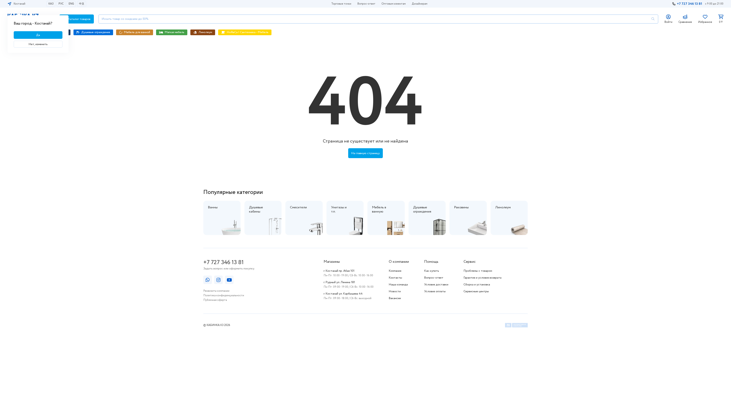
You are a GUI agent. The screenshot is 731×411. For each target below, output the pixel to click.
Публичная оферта (215, 300)
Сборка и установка (477, 284)
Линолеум (205, 32)
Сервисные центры (476, 291)
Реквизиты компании (216, 291)
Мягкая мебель (174, 32)
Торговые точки (341, 4)
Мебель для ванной (137, 32)
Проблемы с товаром (478, 271)
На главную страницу (365, 153)
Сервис (470, 261)
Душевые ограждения (95, 32)
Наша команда (398, 284)
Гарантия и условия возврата (482, 278)
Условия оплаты (435, 291)
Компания (395, 271)
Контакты (395, 278)
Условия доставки (436, 284)
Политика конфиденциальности (223, 295)
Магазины (332, 261)
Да (38, 35)
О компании (399, 261)
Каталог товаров (78, 19)
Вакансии (395, 298)
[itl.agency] (516, 326)
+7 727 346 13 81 (689, 4)
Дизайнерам (419, 4)
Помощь (431, 261)
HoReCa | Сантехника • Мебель (247, 32)
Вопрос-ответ (366, 4)
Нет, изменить (38, 44)
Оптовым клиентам (393, 4)
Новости (395, 291)
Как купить (431, 271)
